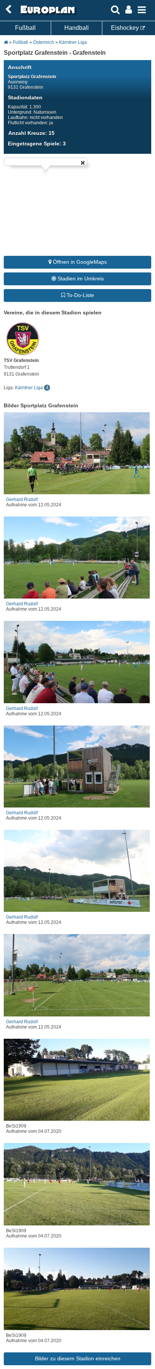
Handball (76, 28)
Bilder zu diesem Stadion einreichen (77, 1358)
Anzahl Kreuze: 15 (31, 133)
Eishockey (125, 28)
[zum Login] (8, 9)
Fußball (25, 28)
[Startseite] (47, 14)
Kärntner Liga (73, 42)
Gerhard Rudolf (22, 499)
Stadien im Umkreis (80, 278)
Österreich (43, 42)
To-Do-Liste (79, 295)
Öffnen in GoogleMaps (79, 262)
